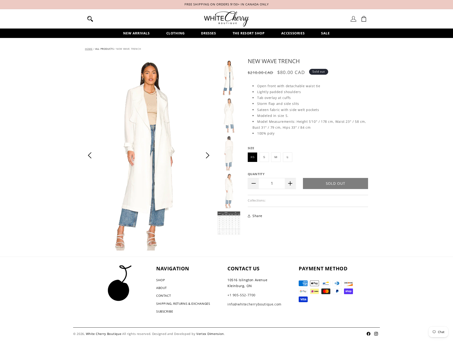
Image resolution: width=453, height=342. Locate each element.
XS (254, 158)
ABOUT (161, 288)
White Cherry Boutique (104, 334)
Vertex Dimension (210, 334)
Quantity (256, 174)
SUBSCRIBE (164, 311)
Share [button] (257, 216)
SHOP (160, 280)
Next (207, 155)
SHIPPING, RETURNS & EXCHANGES (183, 303)
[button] (90, 19)
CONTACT (163, 295)
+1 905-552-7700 (241, 295)
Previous (89, 155)
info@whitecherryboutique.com (254, 304)
